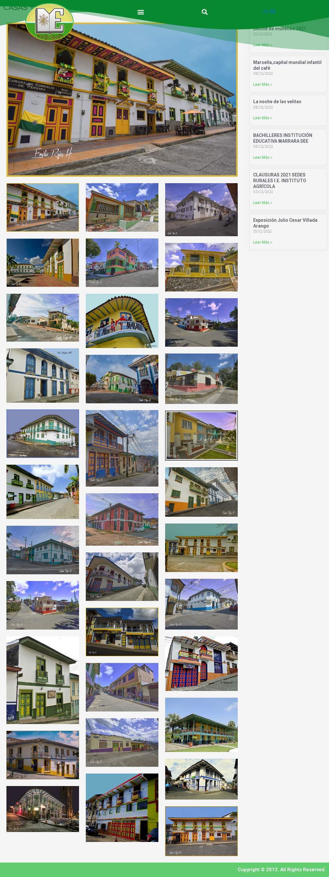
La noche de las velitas (277, 101)
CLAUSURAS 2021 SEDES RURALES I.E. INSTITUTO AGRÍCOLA (279, 180)
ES (273, 11)
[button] (141, 11)
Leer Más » (262, 84)
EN (266, 11)
